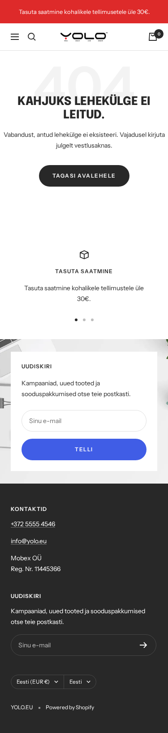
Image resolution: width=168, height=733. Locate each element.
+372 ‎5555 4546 (33, 524)
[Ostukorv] (152, 37)
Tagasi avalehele (84, 175)
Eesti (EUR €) (33, 681)
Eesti (75, 681)
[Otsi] (32, 37)
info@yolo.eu (29, 541)
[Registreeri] (143, 645)
